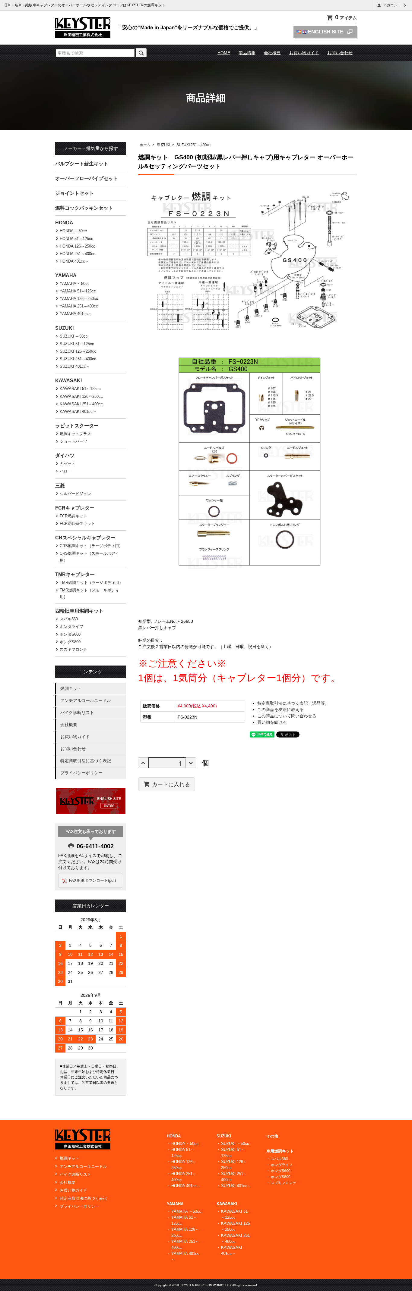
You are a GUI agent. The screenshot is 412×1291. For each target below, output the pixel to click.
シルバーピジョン (75, 493)
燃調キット (70, 688)
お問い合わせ (340, 52)
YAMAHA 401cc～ (76, 313)
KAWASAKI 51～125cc (80, 388)
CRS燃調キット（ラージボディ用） (91, 546)
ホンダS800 (70, 642)
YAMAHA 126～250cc (79, 298)
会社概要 (272, 52)
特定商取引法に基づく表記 (85, 760)
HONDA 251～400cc (77, 253)
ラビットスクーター (77, 425)
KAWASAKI (68, 380)
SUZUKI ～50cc (74, 336)
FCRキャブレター (74, 507)
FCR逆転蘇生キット (77, 523)
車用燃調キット (280, 1151)
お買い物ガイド (304, 52)
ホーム (145, 145)
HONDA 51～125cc (76, 238)
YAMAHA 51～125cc (78, 291)
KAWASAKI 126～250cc (81, 396)
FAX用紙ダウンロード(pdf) (92, 880)
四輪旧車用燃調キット (79, 610)
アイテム (346, 17)
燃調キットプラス (75, 434)
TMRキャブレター (75, 574)
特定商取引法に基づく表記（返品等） (293, 703)
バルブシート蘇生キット (81, 163)
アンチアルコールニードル (85, 700)
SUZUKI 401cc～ (75, 366)
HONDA (64, 222)
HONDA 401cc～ (74, 261)
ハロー (65, 471)
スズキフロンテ (73, 649)
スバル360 (69, 619)
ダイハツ (64, 455)
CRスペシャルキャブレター (85, 537)
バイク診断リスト (77, 712)
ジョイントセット (74, 193)
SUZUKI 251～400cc (193, 145)
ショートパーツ (73, 441)
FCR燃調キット (73, 516)
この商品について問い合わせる (286, 715)
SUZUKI (163, 145)
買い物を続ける (272, 722)
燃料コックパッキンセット (84, 207)
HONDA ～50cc (73, 231)
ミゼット (67, 463)
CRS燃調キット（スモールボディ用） (89, 556)
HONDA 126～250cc (77, 246)
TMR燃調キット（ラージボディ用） (91, 582)
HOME (223, 52)
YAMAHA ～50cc (75, 283)
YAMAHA (66, 275)
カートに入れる (171, 784)
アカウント (392, 5)
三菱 (60, 485)
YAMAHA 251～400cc (79, 306)
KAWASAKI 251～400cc (81, 404)
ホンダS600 (70, 634)
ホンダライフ (71, 626)
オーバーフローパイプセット (86, 178)
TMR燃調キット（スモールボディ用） (89, 593)
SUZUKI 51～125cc (77, 343)
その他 (272, 1136)
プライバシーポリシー (81, 772)
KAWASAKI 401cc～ (78, 411)
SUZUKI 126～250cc (78, 351)
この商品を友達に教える (280, 709)
